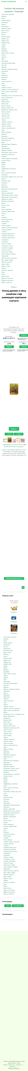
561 (10, 446)
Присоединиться (18, 905)
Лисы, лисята (5, 114)
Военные (4, 32)
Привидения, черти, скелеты (10, 195)
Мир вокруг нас (6, 140)
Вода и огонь (5, 30)
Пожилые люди (6, 181)
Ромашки (4, 217)
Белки (3, 18)
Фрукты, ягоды (6, 266)
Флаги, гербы (5, 264)
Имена (3, 93)
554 (15, 444)
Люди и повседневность (8, 128)
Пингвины (5, 174)
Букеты (4, 24)
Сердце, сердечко (7, 229)
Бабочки (4, 16)
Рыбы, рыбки (5, 221)
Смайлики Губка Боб (8, 235)
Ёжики (3, 73)
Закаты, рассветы (7, 81)
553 (13, 444)
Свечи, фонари (6, 225)
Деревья (4, 57)
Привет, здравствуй (7, 193)
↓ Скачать (9, 434)
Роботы (4, 213)
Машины (4, 134)
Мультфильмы (6, 148)
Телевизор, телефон (7, 252)
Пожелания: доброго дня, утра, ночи (12, 176)
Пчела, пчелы (5, 205)
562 (12, 446)
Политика (4, 183)
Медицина (5, 136)
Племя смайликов (8, 1)
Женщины (4, 75)
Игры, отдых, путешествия (9, 91)
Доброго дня (5, 40)
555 (17, 444)
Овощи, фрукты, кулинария (10, 158)
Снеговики (5, 241)
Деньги (4, 55)
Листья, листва (6, 112)
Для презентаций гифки (8, 63)
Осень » (14, 287)
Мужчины (4, 146)
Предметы (4, 191)
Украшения (5, 256)
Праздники (5, 187)
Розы (3, 215)
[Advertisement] (14, 313)
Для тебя (4, 65)
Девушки (4, 49)
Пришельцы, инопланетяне (9, 197)
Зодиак (4, 85)
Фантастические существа (9, 258)
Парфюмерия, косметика (9, 168)
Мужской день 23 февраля (9, 144)
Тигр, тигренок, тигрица (9, 254)
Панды (3, 164)
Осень (3, 162)
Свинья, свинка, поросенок (9, 227)
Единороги (5, 71)
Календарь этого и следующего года (12, 95)
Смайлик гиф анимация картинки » (14, 578)
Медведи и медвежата (8, 138)
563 (14, 446)
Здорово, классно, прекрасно (10, 89)
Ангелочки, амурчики (8, 14)
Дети (3, 59)
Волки (3, 34)
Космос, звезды (6, 105)
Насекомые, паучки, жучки (9, 152)
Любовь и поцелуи (7, 122)
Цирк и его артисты (7, 278)
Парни (3, 166)
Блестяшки (5, 22)
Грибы (3, 47)
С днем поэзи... (11, 1064)
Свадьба (4, 223)
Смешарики (5, 239)
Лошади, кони (6, 116)
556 (20, 444)
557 (22, 444)
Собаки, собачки (6, 243)
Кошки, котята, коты (7, 107)
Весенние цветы (6, 28)
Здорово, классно (7, 87)
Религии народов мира (8, 211)
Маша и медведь (6, 132)
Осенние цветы (6, 160)
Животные (5, 77)
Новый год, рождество (8, 154)
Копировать (9, 346)
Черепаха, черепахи (7, 270)
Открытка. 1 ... (20, 1064)
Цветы (3, 274)
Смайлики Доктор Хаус (8, 237)
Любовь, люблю (6, 124)
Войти (7, 905)
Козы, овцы (5, 103)
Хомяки (4, 268)
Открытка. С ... (14, 1066)
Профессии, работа (7, 199)
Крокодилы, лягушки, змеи (9, 109)
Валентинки (5, 26)
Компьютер (5, 99)
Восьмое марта (6, 36)
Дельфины (5, 51)
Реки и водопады (6, 209)
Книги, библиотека (7, 97)
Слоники (4, 231)
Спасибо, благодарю (7, 248)
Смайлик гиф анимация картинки (11, 450)
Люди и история (6, 126)
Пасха (3, 170)
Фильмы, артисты (7, 262)
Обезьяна (4, 156)
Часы (3, 272)
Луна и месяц (5, 118)
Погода (4, 179)
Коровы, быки (6, 101)
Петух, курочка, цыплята (9, 172)
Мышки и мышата (7, 150)
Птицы (4, 203)
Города (3, 45)
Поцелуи (4, 185)
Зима (3, 83)
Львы (3, 130)
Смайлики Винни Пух (8, 233)
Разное (3, 207)
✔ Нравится (18, 434)
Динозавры (5, 61)
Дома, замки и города (8, 53)
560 (7, 446)
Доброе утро (5, 38)
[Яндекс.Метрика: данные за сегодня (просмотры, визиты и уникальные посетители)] (14, 1069)
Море (3, 142)
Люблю (4, 120)
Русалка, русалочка (7, 219)
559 (5, 446)
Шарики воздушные (7, 280)
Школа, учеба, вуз (7, 282)
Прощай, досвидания (8, 201)
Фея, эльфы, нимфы (7, 260)
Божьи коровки (6, 20)
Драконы (4, 67)
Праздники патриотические (10, 189)
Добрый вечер (6, 42)
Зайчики (4, 79)
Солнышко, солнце (7, 246)
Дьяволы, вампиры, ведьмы (9, 69)
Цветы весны (5, 276)
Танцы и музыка (6, 250)
